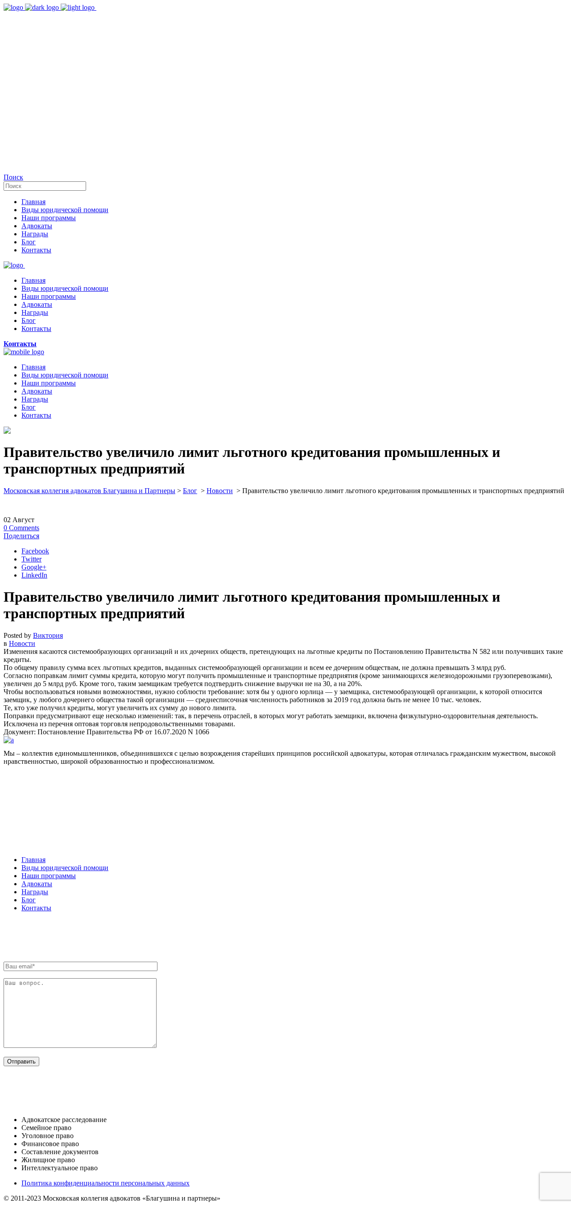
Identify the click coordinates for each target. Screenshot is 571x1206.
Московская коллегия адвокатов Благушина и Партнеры (89, 490)
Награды (34, 892)
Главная (33, 859)
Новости (220, 490)
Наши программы (48, 875)
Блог (190, 490)
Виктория (48, 635)
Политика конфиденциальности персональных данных (105, 1183)
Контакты (36, 908)
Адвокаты (36, 884)
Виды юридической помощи (64, 867)
